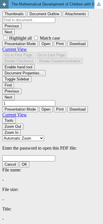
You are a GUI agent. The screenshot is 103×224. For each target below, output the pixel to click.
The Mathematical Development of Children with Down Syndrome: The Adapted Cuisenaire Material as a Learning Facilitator (57, 4)
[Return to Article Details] (4, 4)
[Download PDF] (98, 4)
